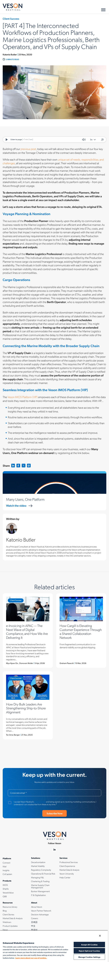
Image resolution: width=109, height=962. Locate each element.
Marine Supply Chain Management (40, 886)
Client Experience (67, 866)
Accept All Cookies (89, 944)
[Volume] (84, 139)
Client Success (15, 600)
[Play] (7, 139)
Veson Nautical (12, 6)
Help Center (64, 877)
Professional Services (68, 862)
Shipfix (6, 888)
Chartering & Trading (40, 881)
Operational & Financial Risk (43, 873)
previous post (28, 149)
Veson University (66, 873)
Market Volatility (38, 866)
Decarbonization (38, 862)
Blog (5, 910)
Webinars (7, 922)
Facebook (18, 466)
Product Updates (10, 925)
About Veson (36, 906)
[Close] (100, 936)
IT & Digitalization (38, 895)
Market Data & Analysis (69, 869)
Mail (4, 866)
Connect (6, 862)
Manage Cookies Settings (89, 957)
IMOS (5, 884)
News (5, 929)
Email (29, 466)
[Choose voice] (102, 139)
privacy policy (40, 801)
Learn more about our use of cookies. (31, 958)
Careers (34, 918)
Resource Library (10, 906)
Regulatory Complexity (41, 869)
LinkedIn (13, 466)
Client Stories (8, 914)
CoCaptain (7, 874)
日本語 (34, 922)
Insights (6, 870)
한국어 (34, 929)
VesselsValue (8, 892)
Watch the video (16, 505)
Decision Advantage (40, 914)
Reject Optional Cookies (89, 951)
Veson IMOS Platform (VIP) (23, 397)
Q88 (5, 896)
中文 (33, 925)
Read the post (28, 630)
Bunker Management (40, 891)
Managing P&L (37, 877)
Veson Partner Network (41, 910)
